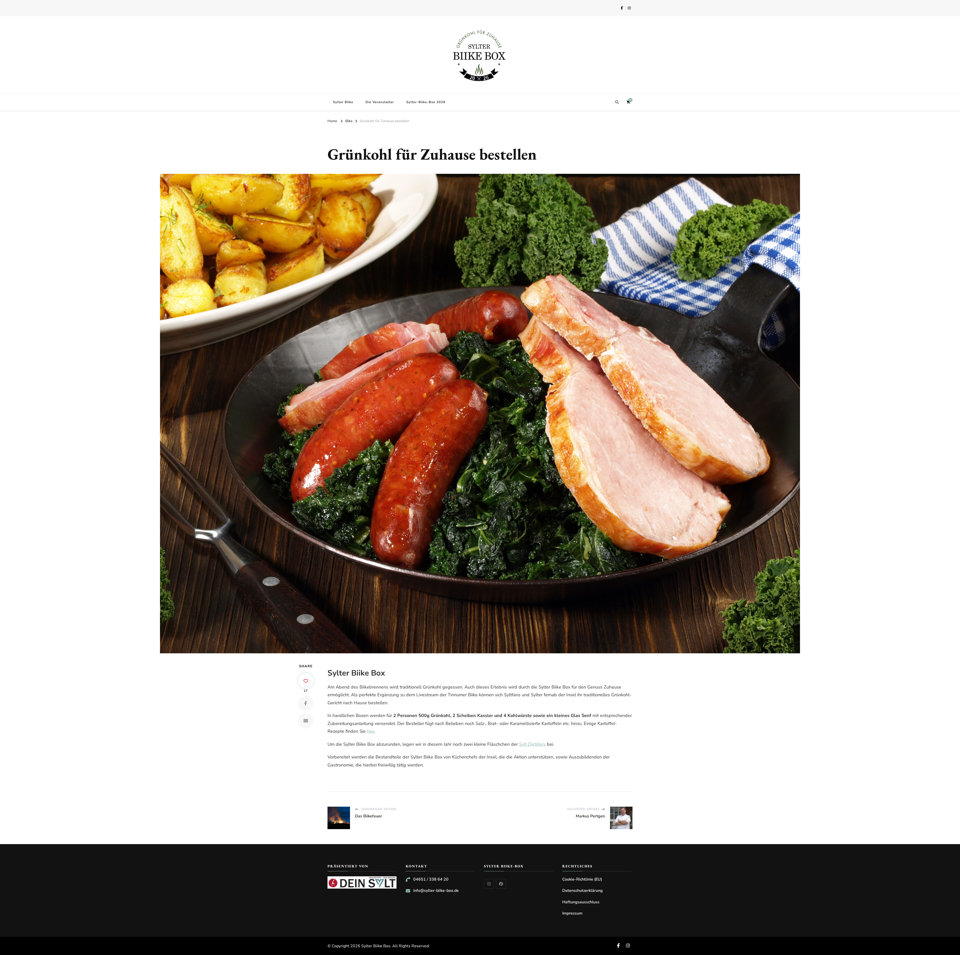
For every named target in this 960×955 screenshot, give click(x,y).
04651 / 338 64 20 (430, 879)
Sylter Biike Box (375, 946)
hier (370, 731)
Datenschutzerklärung (582, 890)
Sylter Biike (343, 102)
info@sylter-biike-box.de (436, 890)
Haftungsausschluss (581, 902)
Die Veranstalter (380, 102)
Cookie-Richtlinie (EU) (582, 879)
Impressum (572, 913)
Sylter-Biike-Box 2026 (426, 102)
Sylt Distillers (532, 744)
